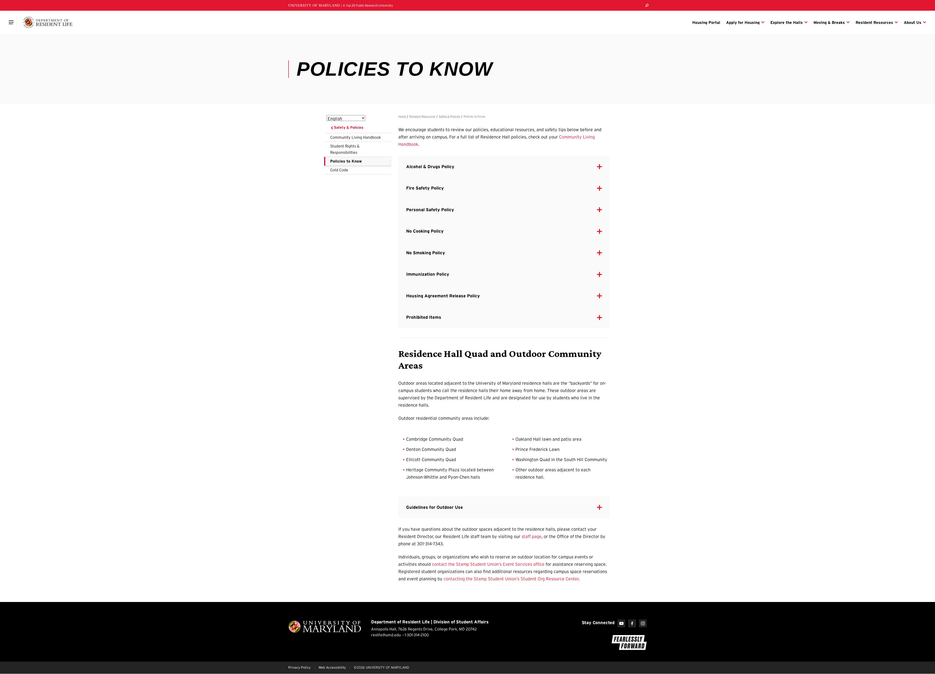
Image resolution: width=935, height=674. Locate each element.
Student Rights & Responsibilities (344, 149)
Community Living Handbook (355, 137)
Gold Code (339, 170)
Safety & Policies (348, 127)
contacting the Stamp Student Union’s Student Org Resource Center (511, 578)
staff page (532, 536)
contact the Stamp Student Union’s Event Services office (488, 564)
